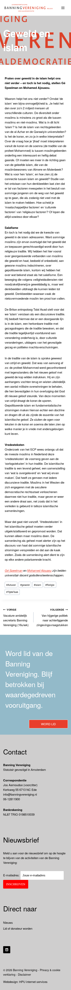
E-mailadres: (11, 875)
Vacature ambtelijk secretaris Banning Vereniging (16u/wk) (16, 617)
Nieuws (8, 922)
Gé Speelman (13, 570)
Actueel (11, 584)
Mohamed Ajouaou (39, 570)
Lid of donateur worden (17, 928)
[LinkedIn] (6, 949)
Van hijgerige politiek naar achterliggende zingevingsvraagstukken (52, 617)
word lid (48, 724)
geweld (25, 584)
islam (37, 584)
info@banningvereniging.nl (20, 794)
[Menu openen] (63, 8)
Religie (49, 584)
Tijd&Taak (12, 591)
